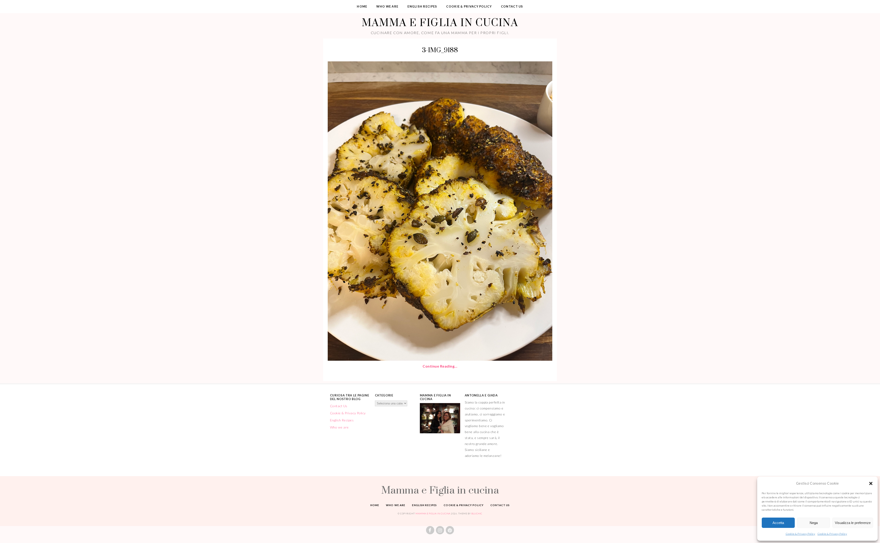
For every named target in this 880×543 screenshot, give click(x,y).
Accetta (778, 523)
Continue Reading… (440, 366)
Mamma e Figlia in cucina (440, 22)
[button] (871, 483)
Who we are (387, 6)
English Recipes (422, 6)
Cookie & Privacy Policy (800, 533)
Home (362, 6)
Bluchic (476, 513)
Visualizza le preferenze (853, 523)
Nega (814, 523)
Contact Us (512, 6)
